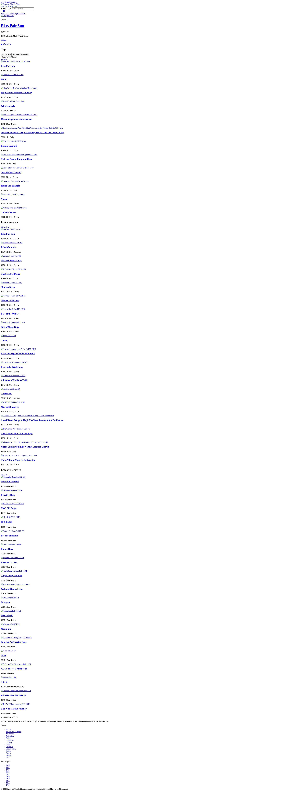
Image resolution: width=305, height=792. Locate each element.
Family (8, 753)
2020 (8, 776)
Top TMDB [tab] (24, 54)
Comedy (9, 742)
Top (15, 6)
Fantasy (9, 755)
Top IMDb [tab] (16, 54)
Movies (4, 6)
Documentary (11, 749)
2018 (8, 781)
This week (5, 57)
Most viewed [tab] (6, 54)
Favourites (21, 14)
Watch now (6, 44)
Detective (9, 747)
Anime (8, 738)
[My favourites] (4, 11)
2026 (8, 766)
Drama (3, 40)
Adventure (10, 734)
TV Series (10, 6)
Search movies (6, 9)
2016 (8, 785)
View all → (5, 59)
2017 (8, 783)
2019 (8, 778)
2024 (8, 768)
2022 (8, 772)
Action (8, 729)
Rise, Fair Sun (12, 25)
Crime (8, 745)
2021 (8, 774)
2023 (8, 770)
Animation (10, 736)
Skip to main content (8, 2)
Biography (10, 740)
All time (13, 57)
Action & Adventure (13, 732)
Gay (7, 757)
